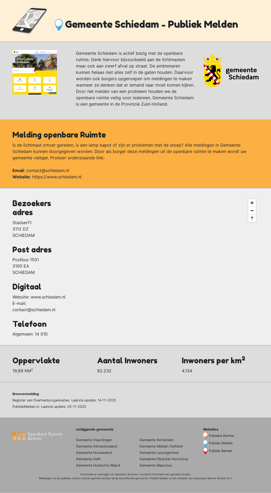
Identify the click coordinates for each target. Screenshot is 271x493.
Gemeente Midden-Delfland (161, 446)
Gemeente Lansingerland (159, 453)
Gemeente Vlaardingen (94, 440)
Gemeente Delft (88, 459)
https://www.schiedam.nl (57, 176)
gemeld (175, 474)
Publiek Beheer (220, 451)
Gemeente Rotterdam (156, 440)
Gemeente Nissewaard (94, 453)
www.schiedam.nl (48, 297)
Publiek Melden (221, 443)
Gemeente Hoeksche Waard (98, 465)
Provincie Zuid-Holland (144, 104)
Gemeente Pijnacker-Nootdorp (163, 459)
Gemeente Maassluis (155, 465)
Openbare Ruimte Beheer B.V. (213, 478)
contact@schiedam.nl (47, 170)
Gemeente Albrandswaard (96, 446)
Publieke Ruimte (221, 436)
